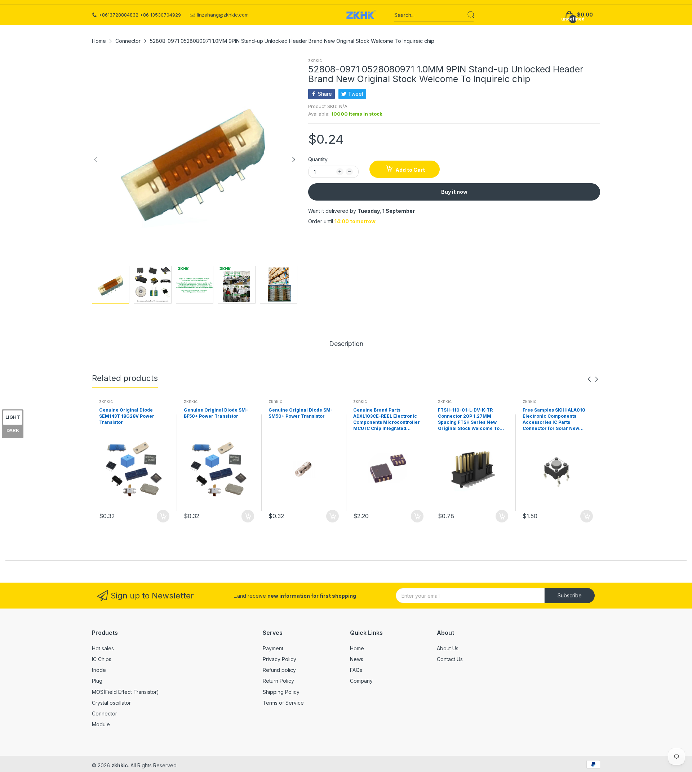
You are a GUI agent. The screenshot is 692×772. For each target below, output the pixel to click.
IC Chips (101, 659)
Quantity (318, 159)
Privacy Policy (279, 659)
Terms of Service (283, 703)
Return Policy (278, 681)
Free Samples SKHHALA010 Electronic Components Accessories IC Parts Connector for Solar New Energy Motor (554, 419)
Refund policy (279, 670)
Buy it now (454, 192)
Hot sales (103, 648)
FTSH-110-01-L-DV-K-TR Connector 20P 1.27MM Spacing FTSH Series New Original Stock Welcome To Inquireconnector (469, 419)
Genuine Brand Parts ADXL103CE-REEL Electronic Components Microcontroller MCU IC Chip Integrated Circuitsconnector (386, 419)
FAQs (356, 670)
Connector (104, 713)
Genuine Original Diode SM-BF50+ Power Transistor (216, 413)
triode (99, 670)
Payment (273, 648)
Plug (97, 681)
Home (357, 648)
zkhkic (315, 60)
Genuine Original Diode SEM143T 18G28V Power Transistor (126, 416)
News (356, 659)
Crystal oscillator (111, 703)
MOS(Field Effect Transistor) (125, 692)
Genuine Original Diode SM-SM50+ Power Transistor (301, 413)
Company (361, 681)
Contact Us (450, 659)
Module (101, 724)
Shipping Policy (281, 692)
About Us (447, 648)
